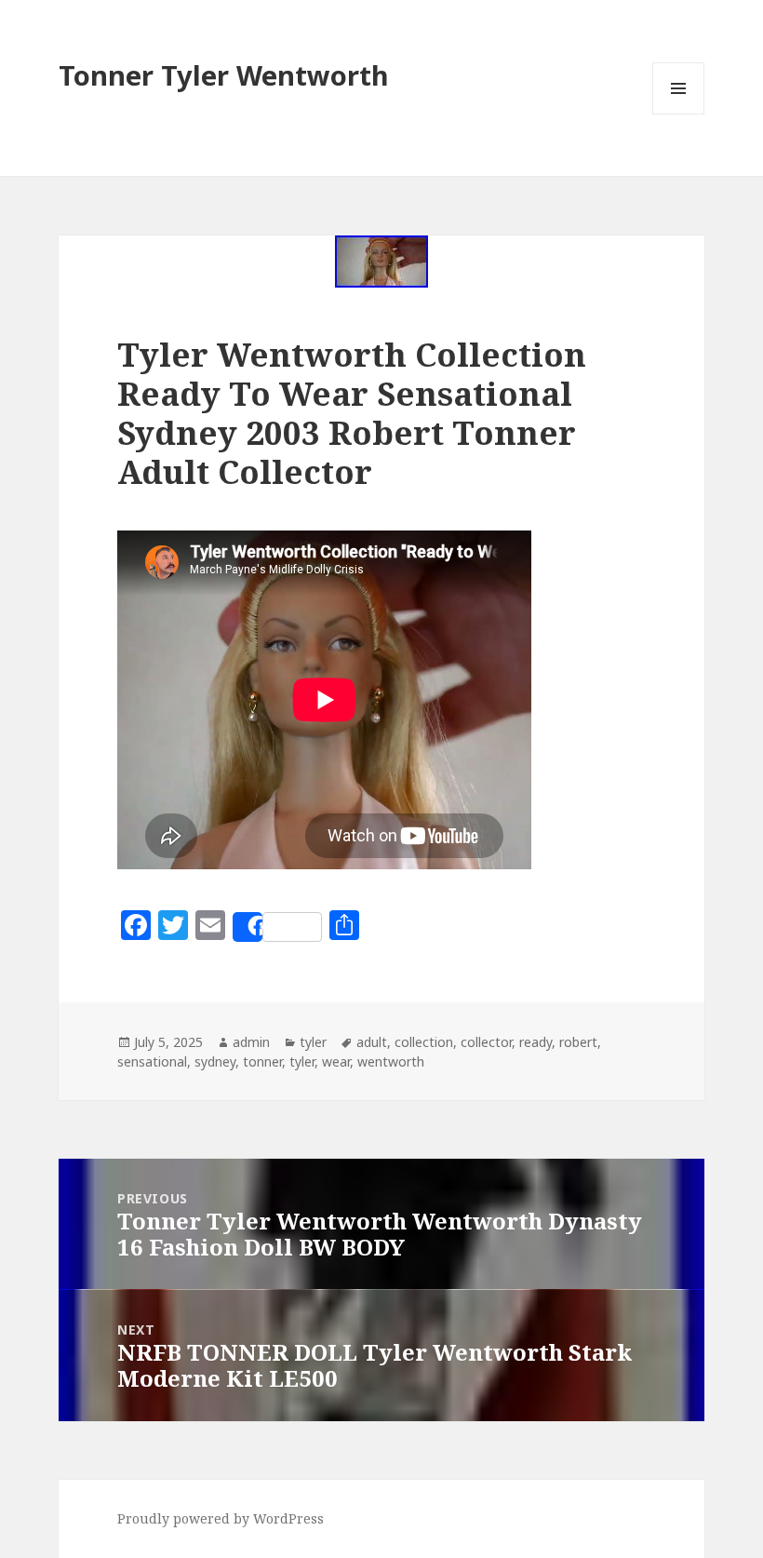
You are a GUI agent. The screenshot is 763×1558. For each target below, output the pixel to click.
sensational (152, 1061)
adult (371, 1042)
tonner (262, 1061)
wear (336, 1061)
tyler (313, 1042)
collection (424, 1042)
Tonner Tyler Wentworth (224, 75)
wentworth (390, 1061)
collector (486, 1042)
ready (535, 1042)
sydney (214, 1061)
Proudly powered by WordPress (220, 1518)
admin (251, 1042)
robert (578, 1042)
